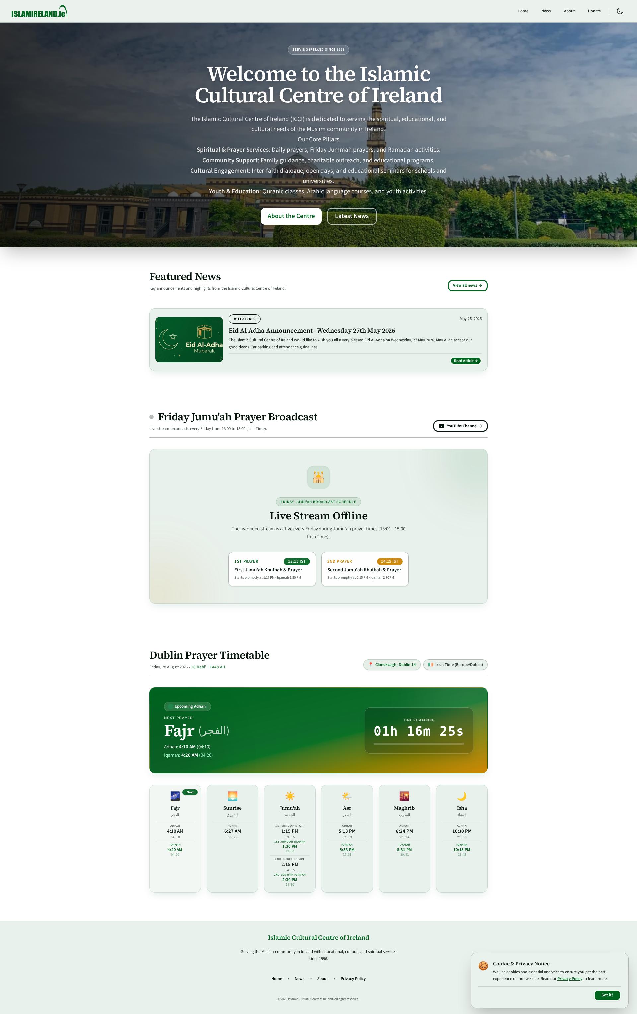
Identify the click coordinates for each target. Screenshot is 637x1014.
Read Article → (468, 361)
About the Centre (291, 216)
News (546, 11)
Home (523, 11)
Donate (594, 11)
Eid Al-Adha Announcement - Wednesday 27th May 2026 (312, 330)
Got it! (607, 995)
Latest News (352, 216)
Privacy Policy (353, 979)
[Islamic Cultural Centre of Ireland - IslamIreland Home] (39, 11)
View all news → (467, 285)
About (569, 11)
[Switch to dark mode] (620, 11)
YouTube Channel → (464, 426)
